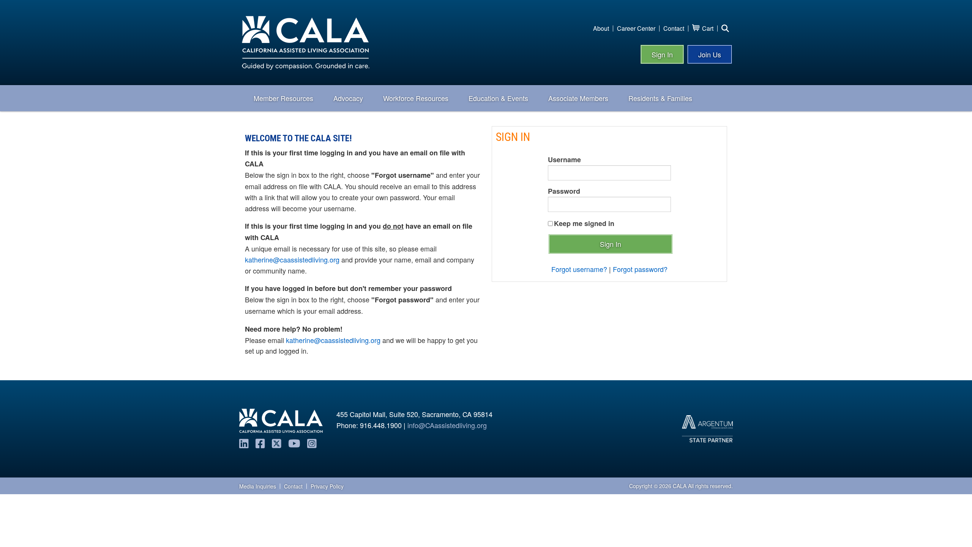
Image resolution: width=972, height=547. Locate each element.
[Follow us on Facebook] (260, 443)
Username (564, 159)
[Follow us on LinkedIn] (244, 443)
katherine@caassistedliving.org (292, 259)
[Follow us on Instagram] (312, 443)
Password (564, 191)
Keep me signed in (584, 223)
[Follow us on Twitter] (276, 443)
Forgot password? (640, 269)
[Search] (725, 28)
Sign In (662, 54)
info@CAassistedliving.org (447, 425)
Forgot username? (579, 269)
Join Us (709, 54)
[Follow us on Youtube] (294, 443)
